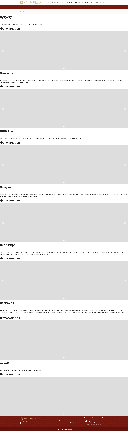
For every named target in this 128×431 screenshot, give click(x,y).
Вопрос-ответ (88, 2)
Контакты (105, 2)
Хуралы (62, 2)
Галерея (72, 420)
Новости (69, 2)
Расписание (62, 424)
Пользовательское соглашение (92, 424)
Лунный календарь (75, 422)
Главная (47, 2)
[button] (55, 2)
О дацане (50, 422)
